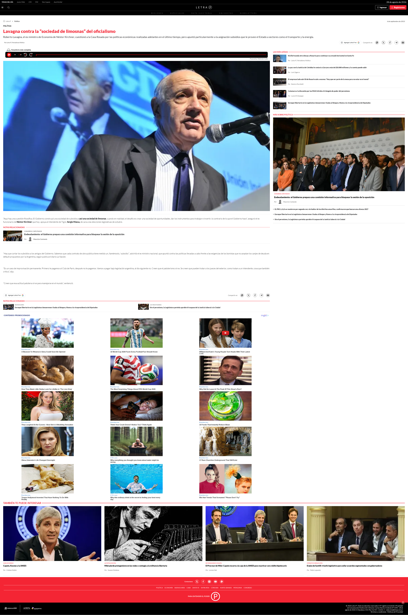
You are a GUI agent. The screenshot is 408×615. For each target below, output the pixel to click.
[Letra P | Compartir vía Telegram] (396, 42)
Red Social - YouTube (215, 581)
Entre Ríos (205, 588)
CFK (30, 2)
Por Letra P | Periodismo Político (14, 42)
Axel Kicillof (58, 2)
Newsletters (248, 13)
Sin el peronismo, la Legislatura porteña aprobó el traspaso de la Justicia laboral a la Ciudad (310, 219)
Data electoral (201, 13)
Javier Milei (21, 2)
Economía (169, 588)
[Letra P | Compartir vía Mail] (403, 42)
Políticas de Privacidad (395, 612)
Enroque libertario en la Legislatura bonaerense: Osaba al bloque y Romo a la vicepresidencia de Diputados (316, 214)
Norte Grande (226, 588)
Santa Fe (195, 588)
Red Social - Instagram (209, 581)
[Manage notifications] (403, 602)
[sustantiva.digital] (37, 608)
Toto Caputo (46, 2)
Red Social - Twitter (197, 581)
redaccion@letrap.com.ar (394, 610)
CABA (189, 588)
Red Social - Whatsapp (221, 581)
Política (17, 21)
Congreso (248, 588)
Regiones (157, 13)
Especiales (177, 13)
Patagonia (237, 588)
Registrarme (399, 7)
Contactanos (188, 581)
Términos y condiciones (378, 612)
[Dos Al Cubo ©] (11, 608)
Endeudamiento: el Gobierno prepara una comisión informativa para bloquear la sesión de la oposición (324, 197)
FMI (36, 2)
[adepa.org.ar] (26, 608)
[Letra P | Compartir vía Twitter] (383, 42)
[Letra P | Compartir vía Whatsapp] (377, 42)
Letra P (8, 21)
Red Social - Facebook (203, 581)
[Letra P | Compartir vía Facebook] (390, 42)
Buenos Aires (180, 588)
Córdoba (214, 588)
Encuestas (226, 13)
